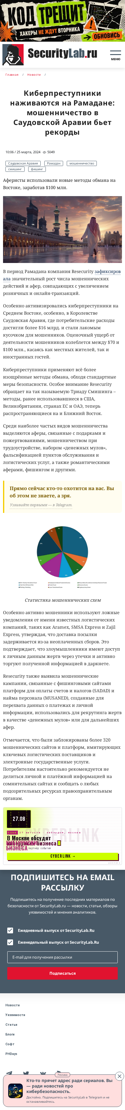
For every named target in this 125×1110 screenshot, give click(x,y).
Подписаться (62, 973)
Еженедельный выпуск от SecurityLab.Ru (58, 942)
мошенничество (81, 163)
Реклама (62, 1074)
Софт (10, 1044)
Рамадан (53, 163)
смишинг (15, 169)
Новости (12, 1005)
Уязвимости (15, 1015)
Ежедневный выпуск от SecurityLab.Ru (56, 930)
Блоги (10, 1034)
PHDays (11, 1054)
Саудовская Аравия (23, 163)
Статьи (11, 1025)
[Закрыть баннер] (119, 1076)
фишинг (37, 169)
